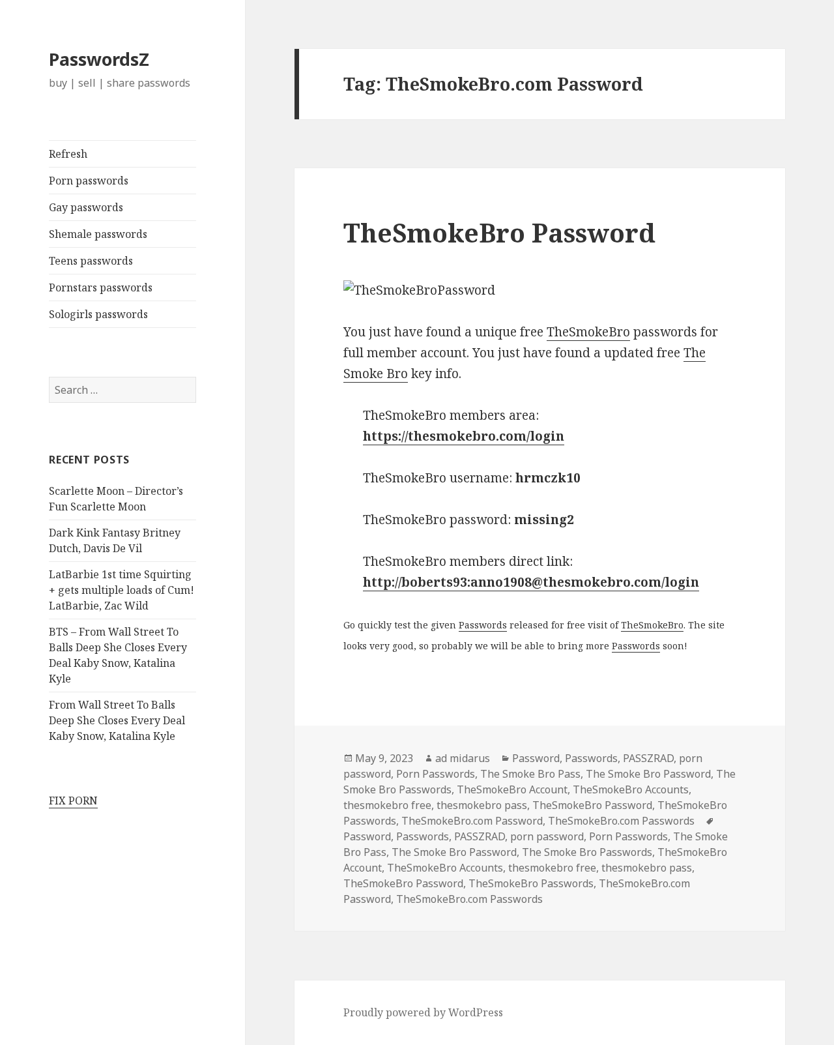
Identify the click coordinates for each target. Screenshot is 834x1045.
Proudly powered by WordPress (423, 1012)
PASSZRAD (648, 758)
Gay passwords (86, 207)
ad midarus (462, 758)
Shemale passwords (98, 234)
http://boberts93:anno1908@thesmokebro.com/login (531, 582)
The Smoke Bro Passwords (587, 852)
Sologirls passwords (98, 314)
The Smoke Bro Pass (530, 774)
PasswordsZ (99, 59)
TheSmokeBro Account (512, 789)
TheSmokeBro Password (499, 232)
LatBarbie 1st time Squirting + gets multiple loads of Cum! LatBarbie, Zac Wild (121, 590)
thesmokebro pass (482, 805)
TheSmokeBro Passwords (531, 883)
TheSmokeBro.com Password (472, 821)
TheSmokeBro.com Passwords (621, 821)
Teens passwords (91, 261)
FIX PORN (73, 800)
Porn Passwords (435, 774)
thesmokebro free (387, 805)
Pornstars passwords (100, 287)
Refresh (68, 154)
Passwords (483, 625)
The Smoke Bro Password (648, 774)
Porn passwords (88, 180)
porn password (547, 836)
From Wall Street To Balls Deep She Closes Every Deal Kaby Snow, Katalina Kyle (117, 720)
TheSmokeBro (588, 331)
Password (536, 758)
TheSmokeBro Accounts (631, 789)
